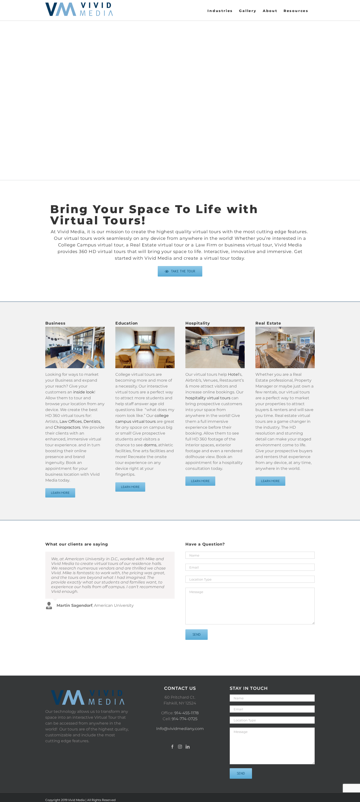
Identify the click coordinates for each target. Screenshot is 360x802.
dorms (150, 445)
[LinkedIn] (188, 747)
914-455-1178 (186, 713)
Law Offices (71, 421)
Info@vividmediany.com (180, 728)
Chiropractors (67, 427)
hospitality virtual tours (207, 398)
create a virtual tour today (214, 258)
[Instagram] (180, 747)
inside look (83, 392)
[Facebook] (172, 747)
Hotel (233, 374)
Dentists (92, 421)
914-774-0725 (184, 719)
